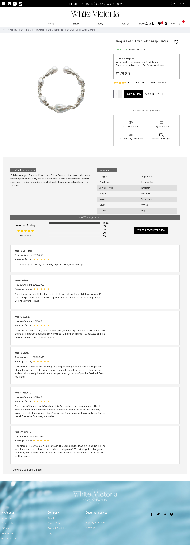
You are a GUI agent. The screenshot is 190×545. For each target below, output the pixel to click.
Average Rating (25, 225)
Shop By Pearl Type (18, 29)
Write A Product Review (151, 230)
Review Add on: (23, 255)
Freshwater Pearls (41, 29)
